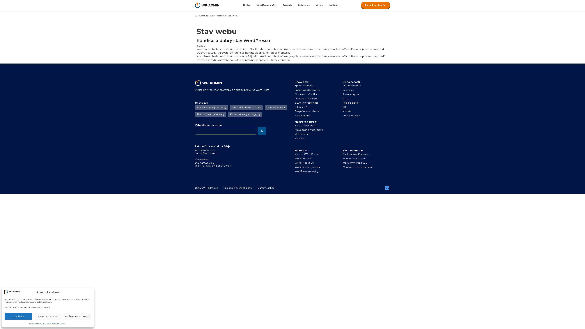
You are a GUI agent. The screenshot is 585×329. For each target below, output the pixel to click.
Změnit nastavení (77, 316)
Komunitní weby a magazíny (245, 114)
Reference (304, 5)
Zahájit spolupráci (375, 5)
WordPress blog (218, 16)
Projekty (287, 5)
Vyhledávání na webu (208, 125)
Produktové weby (275, 107)
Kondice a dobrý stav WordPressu (233, 40)
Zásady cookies (35, 323)
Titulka (246, 5)
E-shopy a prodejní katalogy (211, 107)
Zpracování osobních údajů (238, 188)
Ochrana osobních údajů (54, 323)
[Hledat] (262, 131)
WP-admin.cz (201, 16)
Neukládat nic (47, 316)
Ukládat (18, 316)
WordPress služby (267, 5)
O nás (319, 5)
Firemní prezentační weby (211, 114)
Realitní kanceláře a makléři (246, 107)
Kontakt (333, 5)
